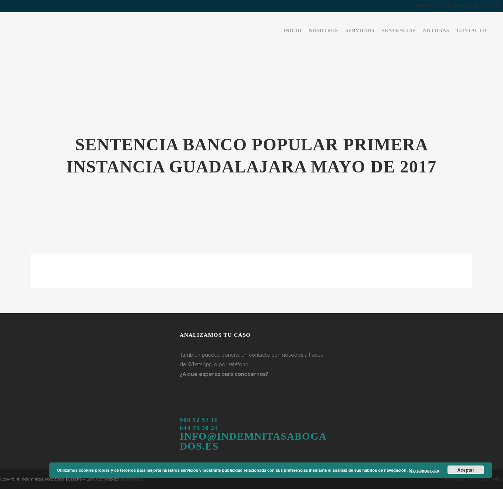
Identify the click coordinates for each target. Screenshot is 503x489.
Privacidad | (477, 479)
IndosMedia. (132, 479)
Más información (424, 470)
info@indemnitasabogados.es (253, 440)
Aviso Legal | (454, 479)
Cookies (495, 479)
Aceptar (465, 470)
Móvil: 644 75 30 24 (476, 5)
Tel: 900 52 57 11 (435, 5)
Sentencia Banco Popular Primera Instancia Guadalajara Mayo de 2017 (171, 268)
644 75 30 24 (199, 428)
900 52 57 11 (199, 419)
